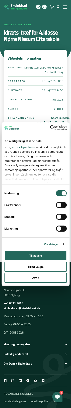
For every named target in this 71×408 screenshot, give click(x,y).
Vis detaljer (51, 244)
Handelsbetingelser (15, 401)
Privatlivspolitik (39, 401)
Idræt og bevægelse (17, 344)
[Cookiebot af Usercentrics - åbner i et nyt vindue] (50, 127)
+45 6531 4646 (13, 303)
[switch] (61, 205)
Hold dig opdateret (16, 354)
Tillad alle (35, 255)
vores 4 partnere (23, 147)
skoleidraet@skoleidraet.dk (22, 308)
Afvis (35, 277)
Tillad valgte (36, 266)
